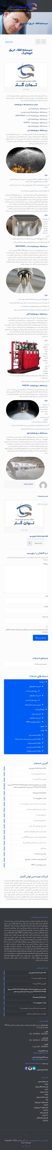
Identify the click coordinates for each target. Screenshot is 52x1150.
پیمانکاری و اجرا (39, 709)
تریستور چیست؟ (41, 815)
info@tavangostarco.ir (40, 1053)
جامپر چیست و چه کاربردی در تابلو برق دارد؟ (32, 804)
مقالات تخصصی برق (35, 735)
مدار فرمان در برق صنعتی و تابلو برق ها (34, 842)
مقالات (42, 730)
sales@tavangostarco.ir (40, 1059)
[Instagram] (26, 1146)
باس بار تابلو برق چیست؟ (38, 774)
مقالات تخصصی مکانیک (34, 751)
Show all (8, 42)
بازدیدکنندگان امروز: (41, 1087)
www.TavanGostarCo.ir (33, 1063)
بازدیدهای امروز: (43, 1081)
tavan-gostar (28, 484)
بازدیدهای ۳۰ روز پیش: (41, 1107)
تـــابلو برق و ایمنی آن (40, 820)
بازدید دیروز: (44, 1092)
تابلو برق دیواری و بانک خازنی (37, 826)
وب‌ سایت (45, 616)
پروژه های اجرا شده (31, 691)
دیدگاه (45, 564)
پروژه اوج (43, 848)
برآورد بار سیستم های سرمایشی (36, 809)
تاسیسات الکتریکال (35, 686)
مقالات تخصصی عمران (34, 743)
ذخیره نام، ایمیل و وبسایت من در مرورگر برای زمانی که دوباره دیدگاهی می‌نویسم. (27, 630)
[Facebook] (29, 1146)
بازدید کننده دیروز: (42, 1097)
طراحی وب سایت (42, 1140)
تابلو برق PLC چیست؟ (39, 779)
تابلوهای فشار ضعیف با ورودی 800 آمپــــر (33, 837)
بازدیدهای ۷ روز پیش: (41, 1102)
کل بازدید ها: (44, 1113)
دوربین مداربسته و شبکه (33, 704)
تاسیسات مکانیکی (35, 717)
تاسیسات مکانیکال (35, 695)
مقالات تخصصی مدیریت (33, 747)
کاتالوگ (42, 726)
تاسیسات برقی (36, 714)
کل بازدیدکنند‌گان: (42, 1118)
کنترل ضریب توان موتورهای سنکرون (35, 831)
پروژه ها (42, 681)
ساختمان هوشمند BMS (33, 721)
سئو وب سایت (29, 1140)
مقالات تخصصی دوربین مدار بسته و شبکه (28, 739)
